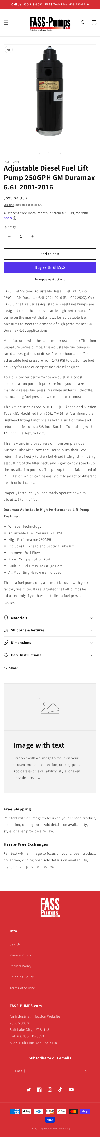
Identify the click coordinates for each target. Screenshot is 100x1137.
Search (15, 944)
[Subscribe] (84, 1071)
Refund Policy (20, 966)
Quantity (10, 227)
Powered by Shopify (60, 1128)
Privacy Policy (20, 955)
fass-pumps (43, 1128)
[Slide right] (60, 152)
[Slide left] (39, 152)
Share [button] (13, 668)
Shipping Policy (22, 977)
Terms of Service (22, 988)
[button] (6, 22)
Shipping (9, 204)
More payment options (50, 279)
